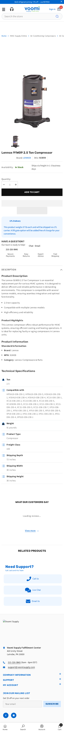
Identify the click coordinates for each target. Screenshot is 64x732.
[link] (23, 727)
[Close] (61, 1)
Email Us (36, 601)
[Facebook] (6, 715)
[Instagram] (14, 715)
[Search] (58, 16)
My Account (10, 685)
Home (4, 36)
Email (37, 245)
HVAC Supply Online (18, 36)
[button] (32, 210)
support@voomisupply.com (21, 667)
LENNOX (27, 157)
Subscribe (52, 704)
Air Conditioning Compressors (43, 36)
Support (8, 680)
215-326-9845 (12, 249)
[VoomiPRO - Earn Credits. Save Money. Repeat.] (32, 26)
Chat (31, 245)
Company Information (17, 675)
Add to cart (32, 192)
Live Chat (36, 590)
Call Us (36, 579)
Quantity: (6, 179)
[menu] (3, 9)
